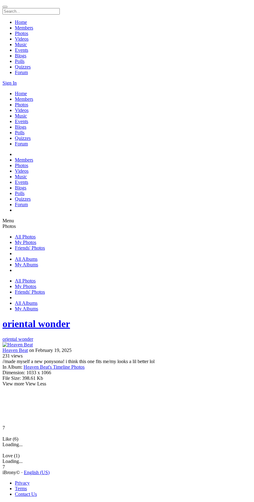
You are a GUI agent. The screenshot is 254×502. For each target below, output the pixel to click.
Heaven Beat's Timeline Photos (54, 367)
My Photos (25, 242)
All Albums (26, 259)
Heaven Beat (15, 350)
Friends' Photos (30, 248)
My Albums (26, 264)
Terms (21, 488)
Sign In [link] (9, 83)
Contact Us (26, 494)
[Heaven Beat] (127, 345)
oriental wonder (36, 323)
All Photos (25, 236)
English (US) (37, 472)
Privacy (22, 483)
